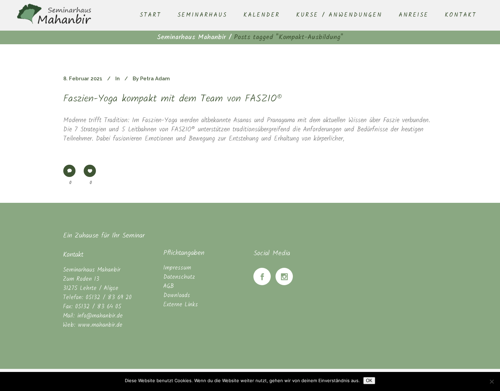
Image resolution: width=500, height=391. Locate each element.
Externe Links (180, 304)
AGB (168, 286)
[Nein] (491, 381)
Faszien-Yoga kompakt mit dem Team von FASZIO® (172, 99)
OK (369, 380)
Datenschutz (179, 277)
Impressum (177, 268)
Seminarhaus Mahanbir (191, 37)
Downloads (176, 295)
